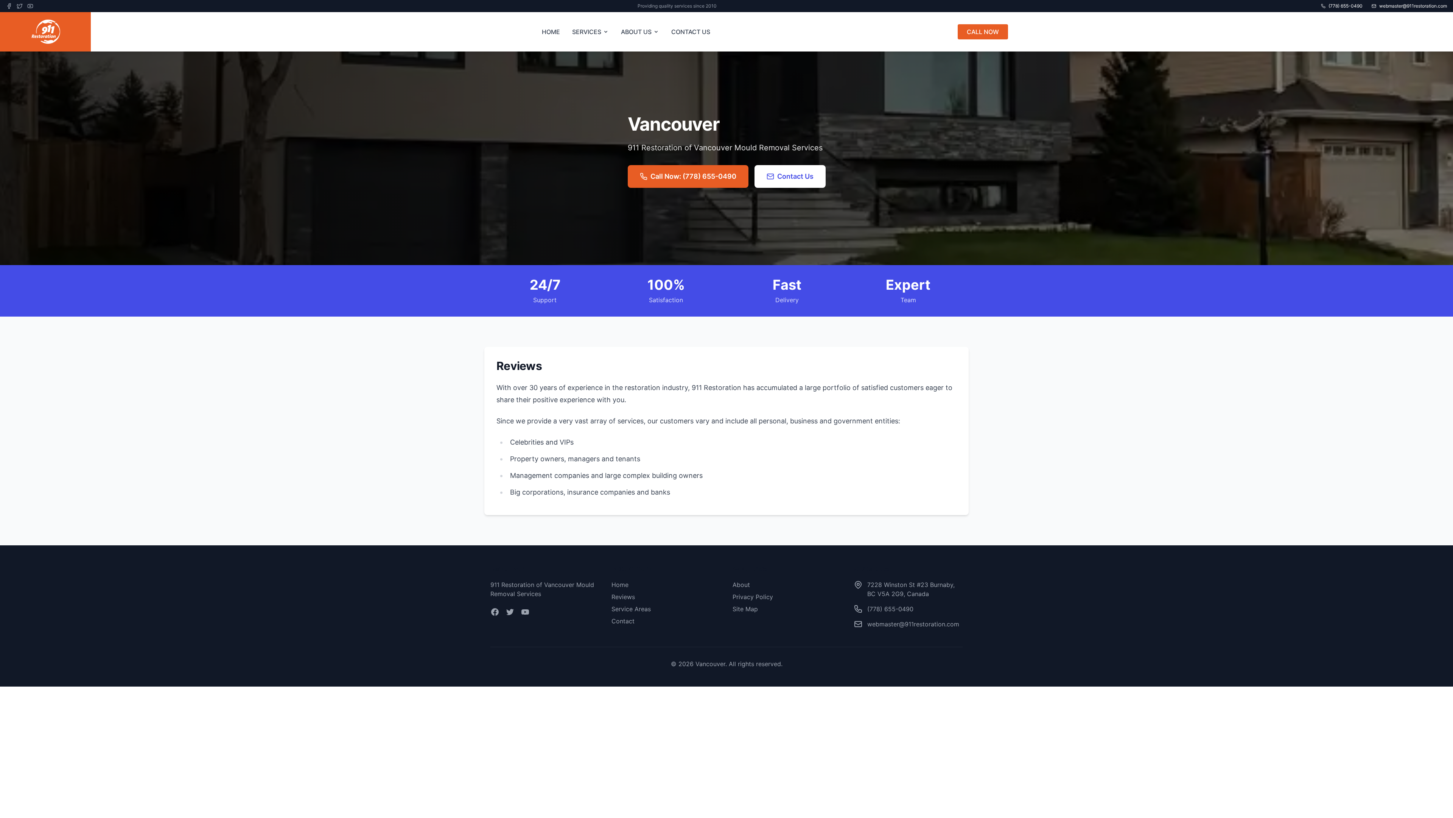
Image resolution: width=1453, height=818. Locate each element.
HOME (551, 32)
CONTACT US (690, 32)
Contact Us (795, 176)
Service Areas (631, 609)
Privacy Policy (753, 597)
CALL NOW (983, 32)
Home (619, 585)
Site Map (745, 609)
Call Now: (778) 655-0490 (693, 176)
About (741, 585)
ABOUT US (636, 32)
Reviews (623, 597)
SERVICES (586, 32)
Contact (623, 621)
